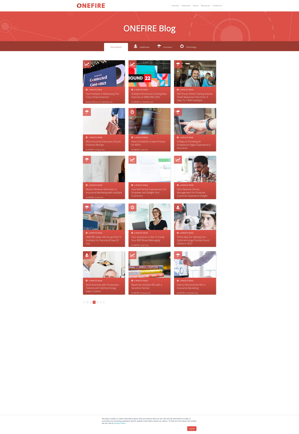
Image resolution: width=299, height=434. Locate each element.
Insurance (167, 47)
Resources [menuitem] (205, 5)
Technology (191, 47)
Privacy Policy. (120, 423)
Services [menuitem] (175, 5)
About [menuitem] (195, 5)
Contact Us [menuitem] (217, 5)
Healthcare (144, 47)
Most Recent (116, 47)
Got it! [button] (191, 428)
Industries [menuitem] (186, 5)
